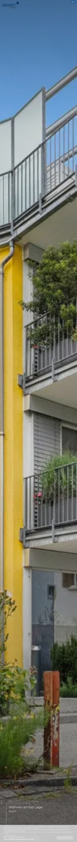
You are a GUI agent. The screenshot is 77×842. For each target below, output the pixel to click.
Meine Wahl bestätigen (65, 837)
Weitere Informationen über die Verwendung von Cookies (19, 839)
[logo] (10, 4)
